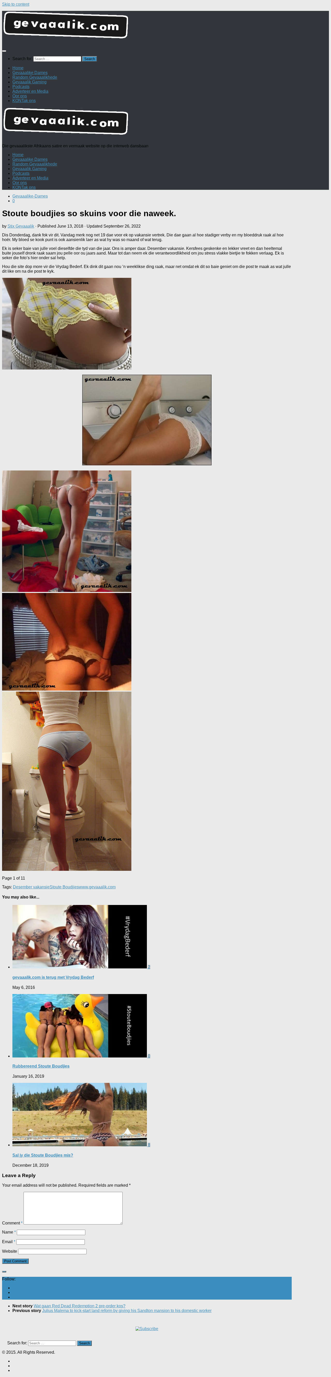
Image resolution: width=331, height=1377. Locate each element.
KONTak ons (24, 100)
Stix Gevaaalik (20, 226)
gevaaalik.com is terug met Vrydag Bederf (53, 977)
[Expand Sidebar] (4, 1271)
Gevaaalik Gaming (29, 82)
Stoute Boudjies (64, 887)
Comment (12, 1223)
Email (8, 1242)
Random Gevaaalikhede (34, 77)
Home (18, 68)
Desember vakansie (31, 887)
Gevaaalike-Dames (30, 196)
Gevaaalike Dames (30, 72)
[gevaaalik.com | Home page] (165, 27)
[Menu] (4, 51)
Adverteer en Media (30, 91)
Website (9, 1251)
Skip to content (15, 4)
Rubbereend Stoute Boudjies (41, 1066)
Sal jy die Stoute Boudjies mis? (42, 1155)
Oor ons (19, 96)
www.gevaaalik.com (97, 887)
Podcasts (20, 86)
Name (9, 1232)
